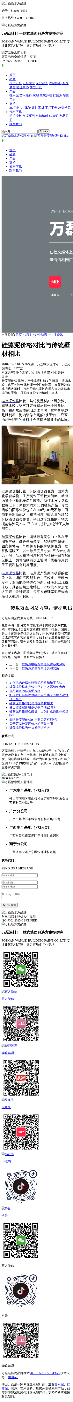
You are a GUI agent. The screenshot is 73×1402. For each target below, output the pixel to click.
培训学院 (64, 107)
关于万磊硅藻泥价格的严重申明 (31, 723)
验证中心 (22, 87)
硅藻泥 (57, 95)
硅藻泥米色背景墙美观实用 (40, 668)
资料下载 (15, 111)
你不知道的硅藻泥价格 (24, 691)
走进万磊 (15, 83)
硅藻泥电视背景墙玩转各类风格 (43, 664)
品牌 (12, 79)
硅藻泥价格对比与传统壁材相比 (31, 703)
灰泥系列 (29, 116)
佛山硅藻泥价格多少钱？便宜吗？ (32, 707)
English (64, 135)
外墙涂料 (42, 116)
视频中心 (55, 83)
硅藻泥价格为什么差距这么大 (29, 727)
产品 (12, 91)
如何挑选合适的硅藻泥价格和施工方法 (35, 682)
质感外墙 (46, 95)
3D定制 (14, 107)
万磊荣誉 (29, 83)
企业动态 (42, 83)
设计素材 (38, 107)
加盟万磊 (36, 87)
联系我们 (15, 124)
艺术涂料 (25, 95)
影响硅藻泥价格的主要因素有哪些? (33, 719)
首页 (12, 75)
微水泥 (14, 95)
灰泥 (36, 95)
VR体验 (25, 107)
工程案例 (51, 107)
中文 (30, 135)
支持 (12, 103)
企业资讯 (56, 334)
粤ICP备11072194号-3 (45, 1373)
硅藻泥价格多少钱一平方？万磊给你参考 (37, 687)
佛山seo (13, 1377)
